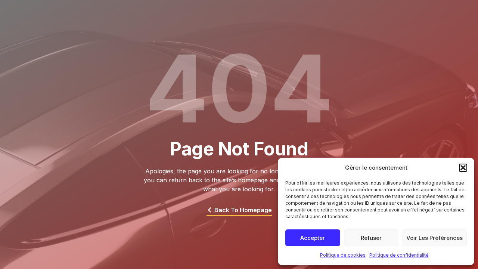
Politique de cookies (343, 255)
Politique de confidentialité (399, 255)
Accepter (312, 237)
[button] (463, 167)
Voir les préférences (434, 237)
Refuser (371, 237)
